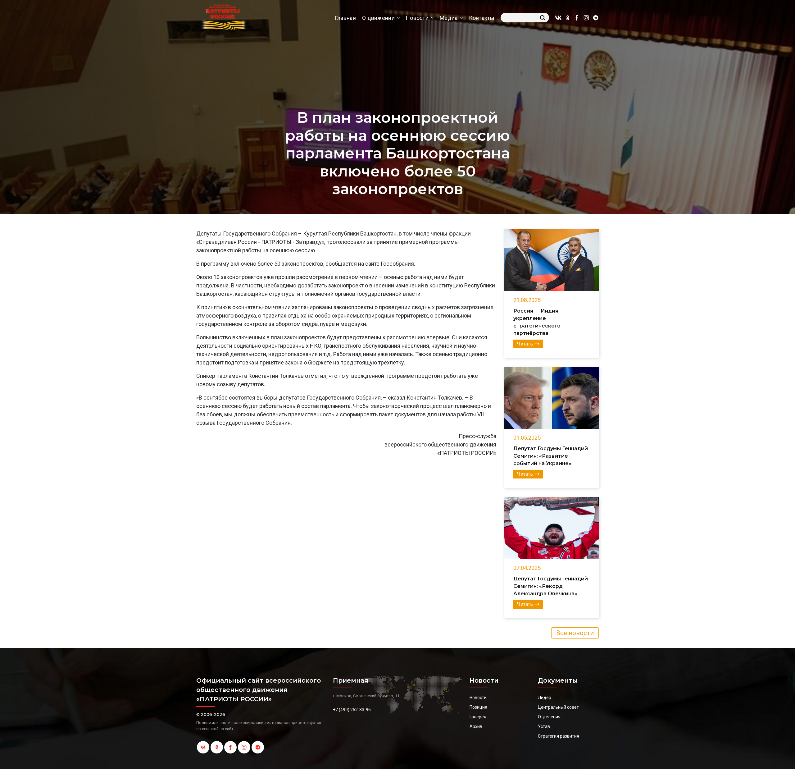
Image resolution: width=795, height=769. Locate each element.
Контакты (481, 18)
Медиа (449, 18)
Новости (417, 18)
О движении (378, 18)
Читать (525, 344)
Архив (476, 726)
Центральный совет (558, 707)
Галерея (478, 716)
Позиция (478, 707)
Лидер (544, 697)
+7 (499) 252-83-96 (352, 709)
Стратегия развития (558, 736)
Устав (544, 726)
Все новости (575, 633)
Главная (345, 18)
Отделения (549, 716)
